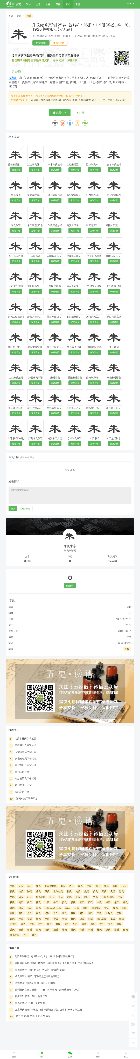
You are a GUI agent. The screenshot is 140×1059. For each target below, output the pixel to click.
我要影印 (42, 43)
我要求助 (59, 43)
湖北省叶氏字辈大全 (26, 765)
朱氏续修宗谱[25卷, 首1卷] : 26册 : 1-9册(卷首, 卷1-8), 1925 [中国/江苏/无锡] (83, 100)
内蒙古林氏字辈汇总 (25, 738)
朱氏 (29, 15)
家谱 (68, 4)
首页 (18, 4)
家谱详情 (16, 170)
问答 (28, 4)
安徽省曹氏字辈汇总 (26, 751)
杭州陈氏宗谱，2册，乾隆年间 (31, 996)
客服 (77, 4)
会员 (129, 3)
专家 (48, 4)
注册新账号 (25, 508)
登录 (13, 508)
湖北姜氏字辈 (22, 791)
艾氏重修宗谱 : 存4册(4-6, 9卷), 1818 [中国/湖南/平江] (44, 956)
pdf (129, 613)
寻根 (58, 4)
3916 (27, 561)
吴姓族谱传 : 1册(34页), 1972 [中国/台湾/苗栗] (40, 969)
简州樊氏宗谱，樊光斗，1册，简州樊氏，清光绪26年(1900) (47, 989)
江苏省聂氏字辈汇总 (25, 778)
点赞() (60, 112)
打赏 (81, 112)
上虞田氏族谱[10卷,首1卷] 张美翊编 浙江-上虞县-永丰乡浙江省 (48, 1009)
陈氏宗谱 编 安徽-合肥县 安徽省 (33, 1016)
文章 (38, 4)
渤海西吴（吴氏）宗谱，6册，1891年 (35, 982)
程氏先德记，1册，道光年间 (30, 1002)
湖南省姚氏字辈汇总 (27, 798)
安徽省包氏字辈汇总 (26, 758)
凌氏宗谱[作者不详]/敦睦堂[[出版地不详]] (37, 976)
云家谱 (13, 77)
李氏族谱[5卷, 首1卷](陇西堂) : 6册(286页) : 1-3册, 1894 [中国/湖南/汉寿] (55, 963)
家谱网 (34, 100)
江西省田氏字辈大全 (25, 745)
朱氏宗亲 (70, 546)
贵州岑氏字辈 (22, 771)
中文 (129, 636)
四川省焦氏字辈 (23, 785)
